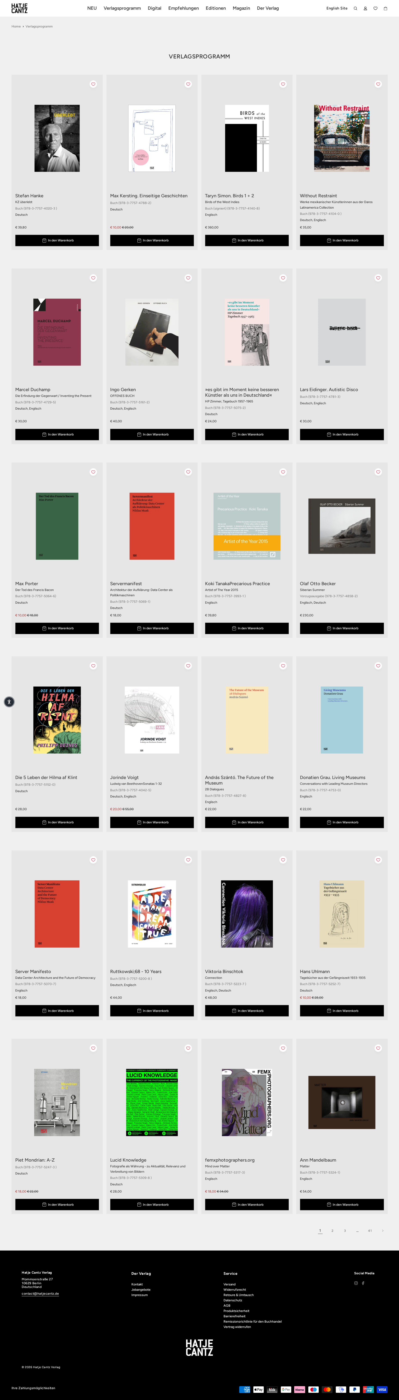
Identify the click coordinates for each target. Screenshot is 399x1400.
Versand (230, 1284)
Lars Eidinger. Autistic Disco (329, 389)
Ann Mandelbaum (318, 1160)
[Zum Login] (365, 8)
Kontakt (137, 1284)
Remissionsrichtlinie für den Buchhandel (253, 1322)
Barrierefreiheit (234, 1316)
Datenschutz (233, 1300)
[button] (9, 701)
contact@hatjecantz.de (40, 1294)
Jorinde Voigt (124, 777)
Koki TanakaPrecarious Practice (237, 583)
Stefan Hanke (29, 195)
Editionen (216, 8)
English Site (337, 8)
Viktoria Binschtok (224, 971)
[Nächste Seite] (383, 1231)
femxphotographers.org (230, 1160)
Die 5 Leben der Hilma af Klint (46, 777)
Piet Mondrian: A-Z (35, 1160)
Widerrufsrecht (235, 1290)
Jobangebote (141, 1290)
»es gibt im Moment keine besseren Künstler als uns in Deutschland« (242, 392)
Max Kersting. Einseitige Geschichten (148, 195)
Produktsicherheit (236, 1311)
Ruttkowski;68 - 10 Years (135, 971)
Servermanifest (126, 583)
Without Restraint (318, 195)
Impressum (139, 1295)
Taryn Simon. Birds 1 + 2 (229, 195)
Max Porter (26, 583)
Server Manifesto (33, 971)
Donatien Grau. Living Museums (332, 777)
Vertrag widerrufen (237, 1327)
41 (370, 1231)
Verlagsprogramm (39, 26)
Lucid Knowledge (128, 1160)
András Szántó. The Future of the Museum (239, 780)
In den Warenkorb (61, 240)
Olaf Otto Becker (318, 583)
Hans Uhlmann (315, 971)
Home (16, 26)
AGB (227, 1306)
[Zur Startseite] (25, 8)
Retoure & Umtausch (239, 1295)
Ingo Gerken (123, 389)
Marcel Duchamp (32, 389)
